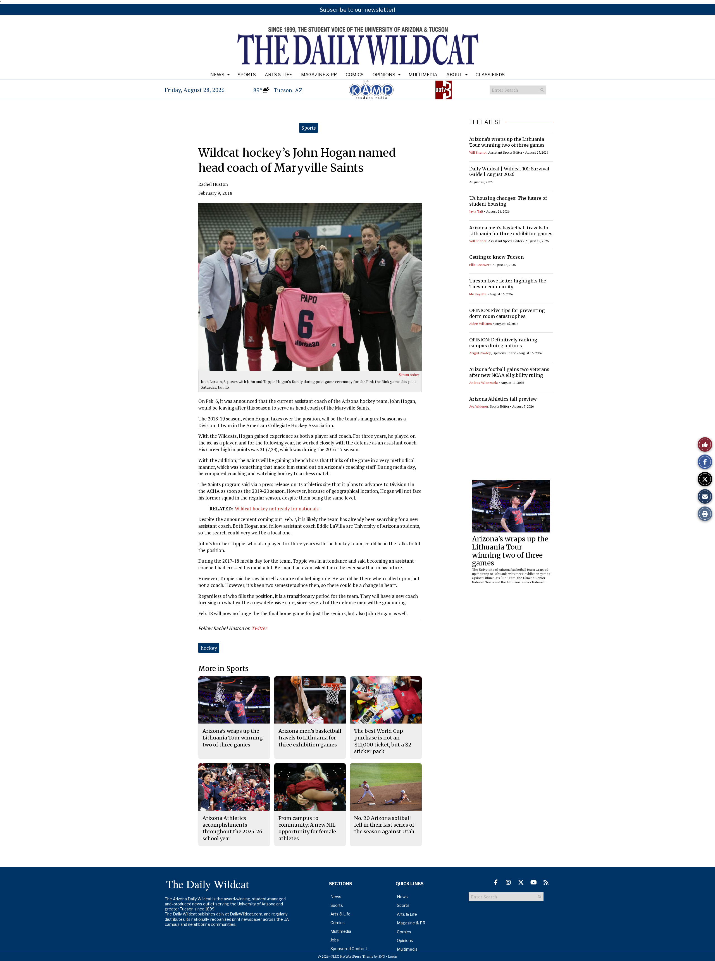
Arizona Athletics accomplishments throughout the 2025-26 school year (232, 828)
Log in (392, 956)
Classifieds (490, 74)
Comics (355, 74)
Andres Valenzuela (483, 382)
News (217, 74)
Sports (247, 74)
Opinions (384, 74)
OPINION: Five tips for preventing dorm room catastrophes (507, 313)
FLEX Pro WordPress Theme (352, 956)
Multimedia (423, 74)
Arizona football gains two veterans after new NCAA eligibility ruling (509, 372)
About (454, 74)
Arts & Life (278, 74)
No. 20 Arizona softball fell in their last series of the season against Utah (384, 825)
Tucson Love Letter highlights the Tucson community (507, 283)
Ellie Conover (479, 265)
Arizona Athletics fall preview (503, 399)
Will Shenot (478, 152)
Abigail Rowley (480, 353)
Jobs (334, 940)
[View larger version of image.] (310, 287)
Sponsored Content (348, 948)
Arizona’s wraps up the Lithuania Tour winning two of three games (507, 142)
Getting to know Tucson (496, 257)
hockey (209, 647)
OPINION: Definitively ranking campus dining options (503, 342)
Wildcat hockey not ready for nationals (276, 508)
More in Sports (223, 668)
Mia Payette (478, 294)
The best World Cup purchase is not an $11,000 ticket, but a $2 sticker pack (382, 741)
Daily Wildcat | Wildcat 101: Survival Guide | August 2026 (509, 171)
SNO (381, 956)
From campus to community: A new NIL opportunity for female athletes (307, 828)
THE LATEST (485, 122)
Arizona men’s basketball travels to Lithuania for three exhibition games (510, 230)
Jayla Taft (476, 211)
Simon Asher (409, 374)
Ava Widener (478, 406)
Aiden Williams (480, 324)
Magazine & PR (319, 74)
